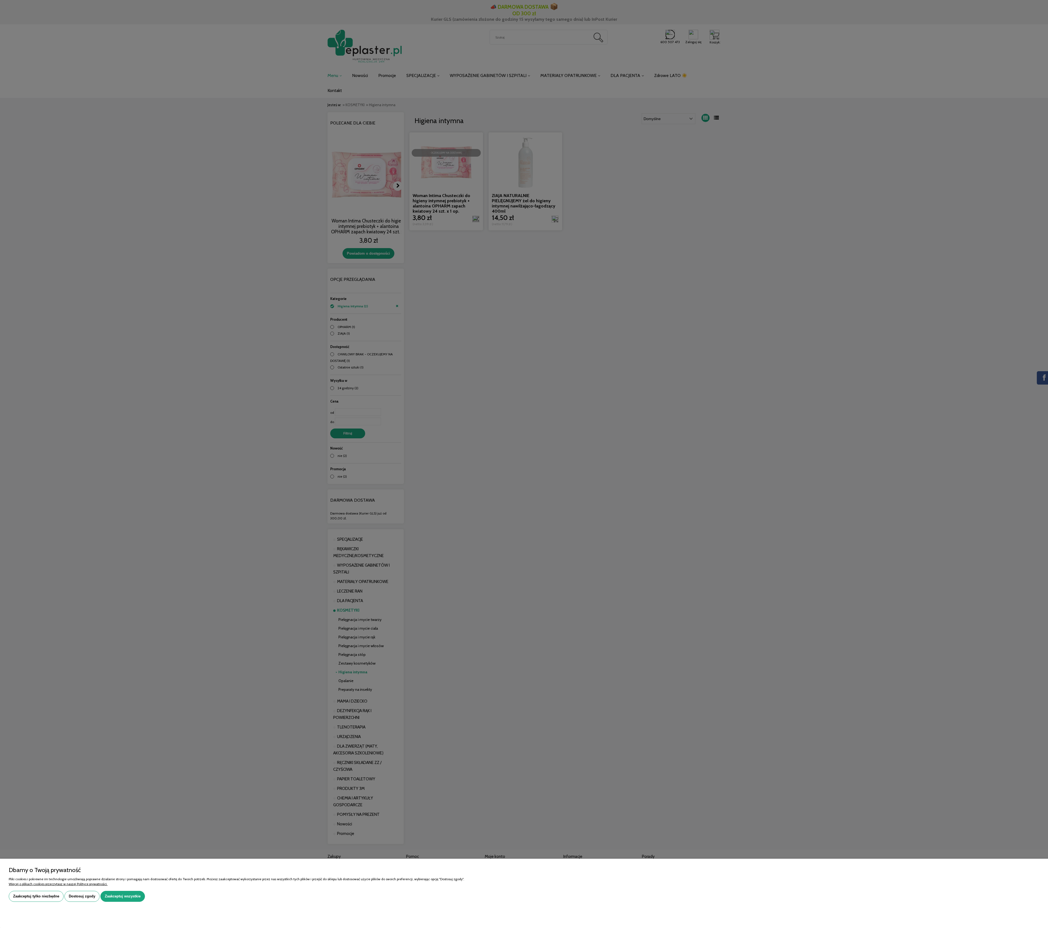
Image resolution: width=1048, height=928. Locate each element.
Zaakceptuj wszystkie (123, 896)
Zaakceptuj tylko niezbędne (36, 896)
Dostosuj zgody (82, 896)
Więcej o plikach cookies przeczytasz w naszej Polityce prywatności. (58, 884)
